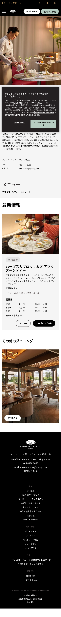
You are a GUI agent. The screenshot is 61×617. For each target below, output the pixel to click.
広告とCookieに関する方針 (44, 112)
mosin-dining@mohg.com (29, 168)
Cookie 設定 (19, 122)
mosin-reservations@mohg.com (31, 467)
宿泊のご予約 (50, 11)
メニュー (23, 323)
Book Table (31, 11)
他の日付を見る (13, 315)
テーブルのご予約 (44, 323)
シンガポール (14, 3)
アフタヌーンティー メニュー (15, 192)
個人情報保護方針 (14, 115)
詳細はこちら (12, 287)
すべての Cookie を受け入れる (43, 123)
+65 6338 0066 (30, 463)
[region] (31, 109)
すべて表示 (12, 418)
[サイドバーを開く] (4, 11)
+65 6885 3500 (25, 165)
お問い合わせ (30, 471)
